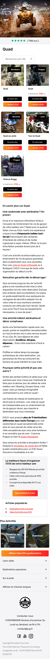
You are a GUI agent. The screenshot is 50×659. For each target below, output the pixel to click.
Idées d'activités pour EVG (21, 512)
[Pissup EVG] (25, 4)
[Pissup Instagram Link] (31, 636)
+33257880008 (12, 620)
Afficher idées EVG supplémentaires (25, 553)
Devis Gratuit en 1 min (25, 493)
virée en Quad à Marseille (24, 265)
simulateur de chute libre (26, 446)
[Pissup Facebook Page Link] (19, 636)
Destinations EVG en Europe (21, 509)
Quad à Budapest (29, 437)
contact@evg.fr (25, 629)
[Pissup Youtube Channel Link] (25, 636)
